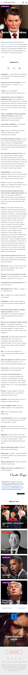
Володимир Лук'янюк (16, 481)
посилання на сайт (14, 669)
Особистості (6, 507)
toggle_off (26, 2)
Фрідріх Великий (6, 608)
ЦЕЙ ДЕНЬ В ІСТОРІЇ (9, 2)
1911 (6, 44)
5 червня (11, 44)
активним (21, 487)
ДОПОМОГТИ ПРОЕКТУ (14, 652)
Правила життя (14, 62)
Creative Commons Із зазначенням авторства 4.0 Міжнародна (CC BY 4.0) (14, 666)
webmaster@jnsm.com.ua (14, 670)
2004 (15, 44)
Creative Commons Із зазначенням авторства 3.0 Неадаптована (13, 486)
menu (1, 2)
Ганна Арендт (22, 608)
